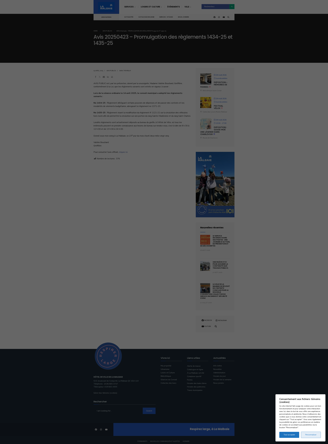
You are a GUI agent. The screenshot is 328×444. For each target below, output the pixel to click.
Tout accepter (289, 434)
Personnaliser (310, 434)
